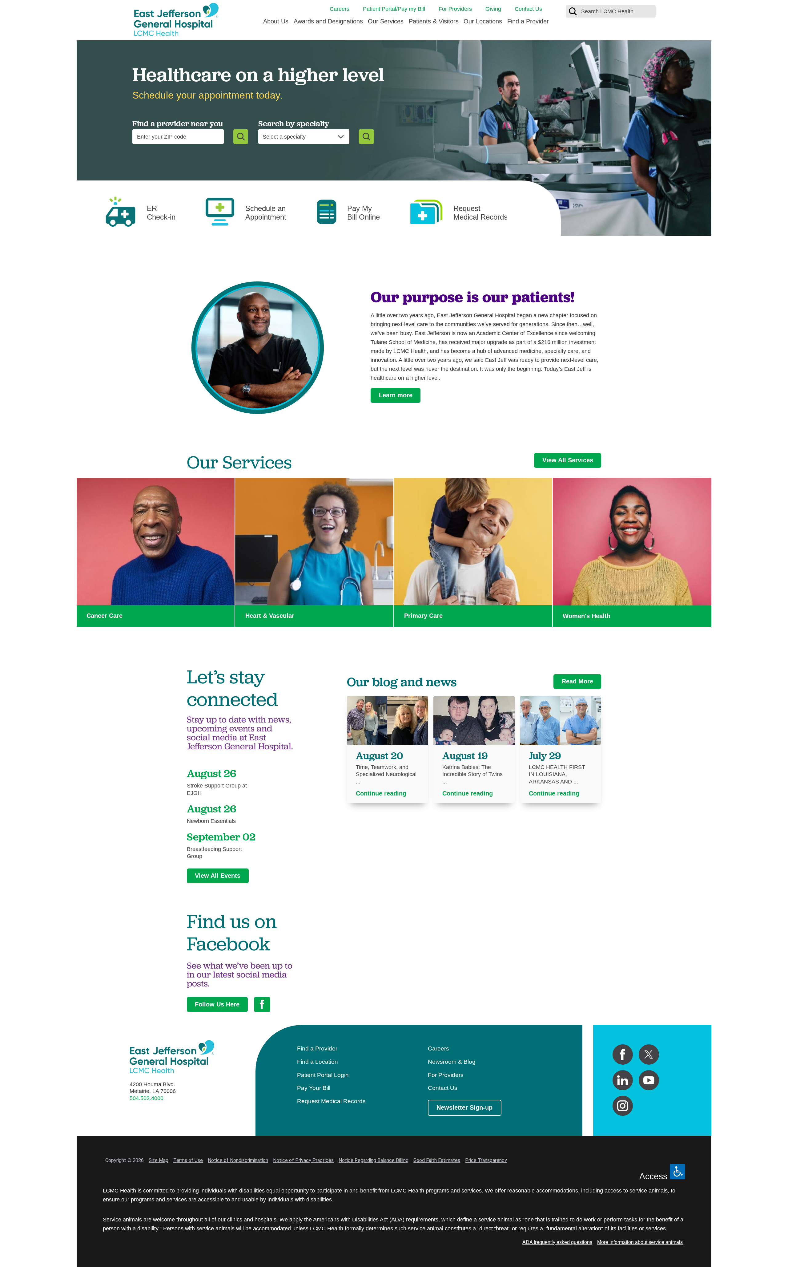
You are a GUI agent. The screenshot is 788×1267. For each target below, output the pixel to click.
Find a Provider (528, 21)
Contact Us (528, 9)
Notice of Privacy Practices (303, 1160)
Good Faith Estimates (436, 1160)
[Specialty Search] (366, 136)
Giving (493, 9)
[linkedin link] (623, 1080)
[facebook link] (623, 1054)
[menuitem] (275, 23)
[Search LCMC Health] (573, 11)
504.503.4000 (146, 1098)
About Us (275, 21)
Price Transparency (486, 1160)
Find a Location (317, 1062)
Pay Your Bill (313, 1088)
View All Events (217, 875)
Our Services (386, 21)
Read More (577, 681)
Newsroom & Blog (452, 1062)
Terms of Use (188, 1160)
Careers (339, 9)
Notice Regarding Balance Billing (373, 1160)
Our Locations (483, 21)
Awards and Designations (328, 21)
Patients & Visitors (434, 21)
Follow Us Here (217, 1004)
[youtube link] (649, 1080)
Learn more (395, 395)
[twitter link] (649, 1054)
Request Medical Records (331, 1101)
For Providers (455, 9)
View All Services (567, 460)
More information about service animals (640, 1242)
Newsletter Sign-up (464, 1107)
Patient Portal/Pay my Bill (394, 9)
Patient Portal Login (323, 1075)
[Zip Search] (240, 136)
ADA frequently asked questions (557, 1242)
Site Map (158, 1160)
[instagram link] (623, 1106)
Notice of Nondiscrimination (238, 1160)
